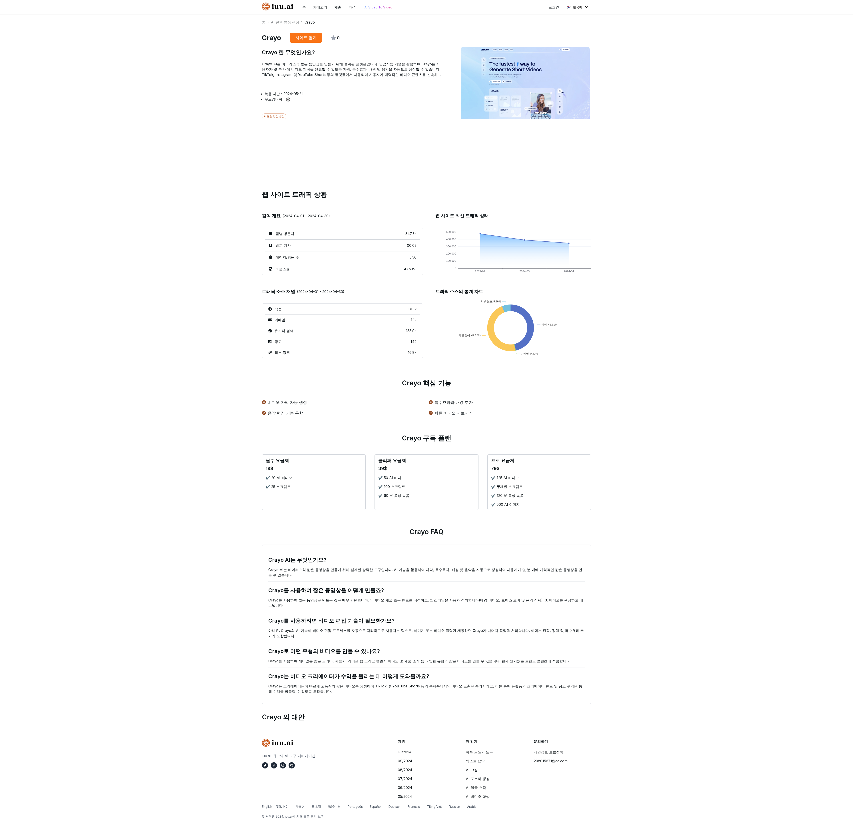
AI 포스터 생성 (478, 778)
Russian (454, 806)
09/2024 (405, 761)
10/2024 (405, 752)
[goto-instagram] (283, 765)
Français (414, 806)
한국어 (577, 7)
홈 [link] (304, 7)
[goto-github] (292, 765)
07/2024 (405, 778)
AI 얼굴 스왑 (476, 787)
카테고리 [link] (320, 7)
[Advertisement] (395, 150)
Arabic (471, 806)
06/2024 (405, 787)
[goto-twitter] (265, 765)
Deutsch (395, 806)
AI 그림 (472, 770)
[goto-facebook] (274, 765)
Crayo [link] (310, 22)
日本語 (316, 806)
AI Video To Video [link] (378, 7)
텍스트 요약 (475, 761)
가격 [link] (352, 7)
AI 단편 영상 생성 (285, 22)
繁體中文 (334, 806)
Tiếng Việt (434, 806)
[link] (278, 6)
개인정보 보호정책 (548, 752)
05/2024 (405, 796)
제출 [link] (337, 7)
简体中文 (282, 806)
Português (355, 806)
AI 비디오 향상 (478, 796)
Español (375, 806)
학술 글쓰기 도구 (479, 752)
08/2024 (405, 770)
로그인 (553, 7)
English (267, 806)
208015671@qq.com (551, 761)
